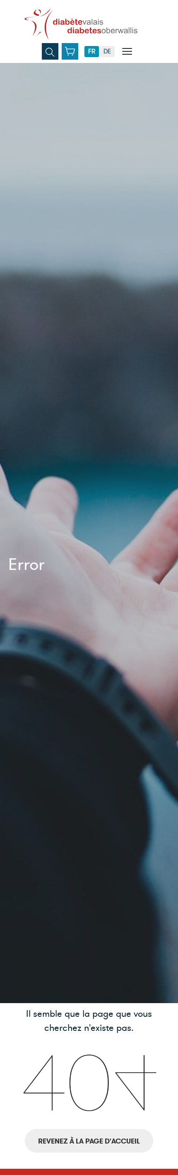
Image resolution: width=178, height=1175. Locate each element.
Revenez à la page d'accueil (89, 1141)
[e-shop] (70, 51)
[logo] (80, 24)
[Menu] (127, 51)
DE (107, 51)
